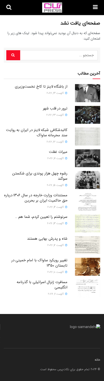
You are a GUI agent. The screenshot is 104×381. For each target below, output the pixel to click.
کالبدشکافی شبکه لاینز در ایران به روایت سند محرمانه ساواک (36, 132)
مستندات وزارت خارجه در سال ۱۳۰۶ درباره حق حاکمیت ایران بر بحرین (35, 198)
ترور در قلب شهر (55, 108)
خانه (97, 359)
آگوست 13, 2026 (56, 223)
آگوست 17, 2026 (56, 158)
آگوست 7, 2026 (56, 294)
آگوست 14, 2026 (56, 207)
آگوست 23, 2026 (55, 115)
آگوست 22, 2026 (56, 142)
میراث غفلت (58, 152)
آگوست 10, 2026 (56, 272)
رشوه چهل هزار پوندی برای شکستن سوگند (39, 176)
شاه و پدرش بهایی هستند (47, 239)
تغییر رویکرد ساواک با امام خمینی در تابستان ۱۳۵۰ (39, 263)
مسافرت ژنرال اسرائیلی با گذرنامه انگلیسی (42, 284)
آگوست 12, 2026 (56, 245)
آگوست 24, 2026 (56, 93)
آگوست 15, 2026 (56, 185)
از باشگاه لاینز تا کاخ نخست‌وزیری (41, 87)
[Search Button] (13, 55)
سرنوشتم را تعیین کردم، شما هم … (41, 217)
